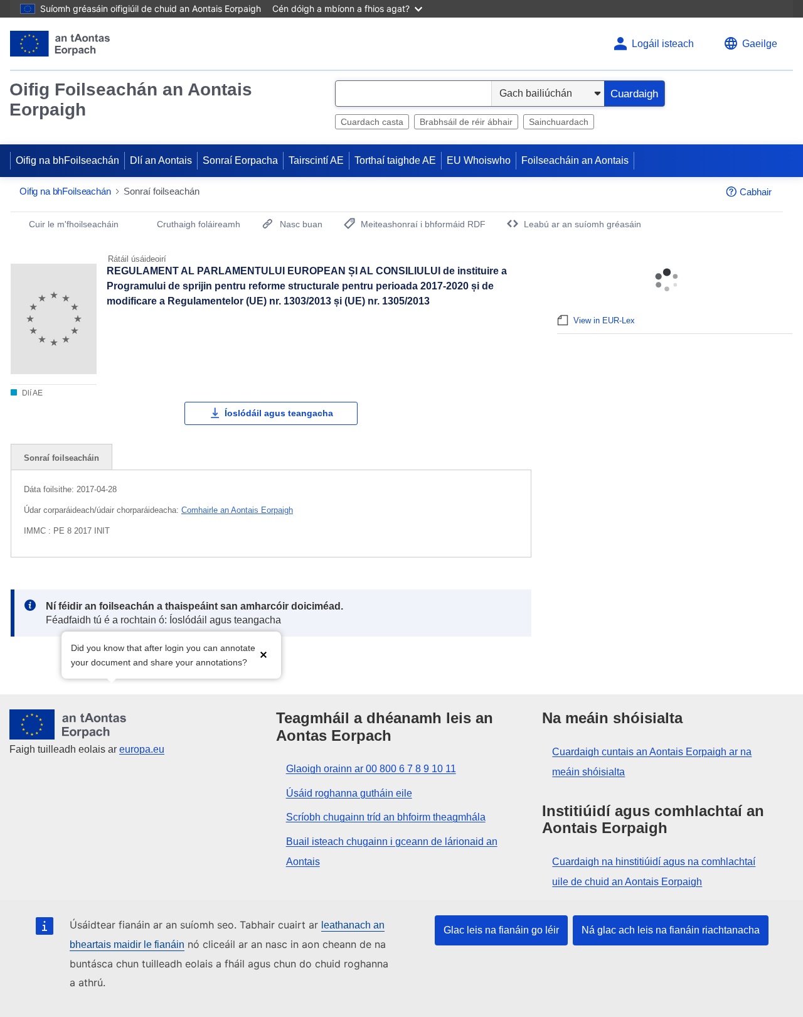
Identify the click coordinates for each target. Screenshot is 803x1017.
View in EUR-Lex (604, 320)
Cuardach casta (372, 122)
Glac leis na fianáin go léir (501, 930)
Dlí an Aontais (161, 160)
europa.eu (141, 749)
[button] (263, 654)
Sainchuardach (558, 122)
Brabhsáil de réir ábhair (466, 122)
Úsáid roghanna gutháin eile (349, 793)
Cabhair (756, 191)
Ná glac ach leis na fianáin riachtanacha (671, 930)
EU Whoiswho (479, 160)
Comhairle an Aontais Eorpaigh (237, 510)
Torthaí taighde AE (395, 160)
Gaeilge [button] (759, 43)
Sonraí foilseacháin (61, 458)
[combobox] (413, 93)
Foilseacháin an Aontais (575, 160)
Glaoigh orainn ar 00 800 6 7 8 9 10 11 (371, 768)
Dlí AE (31, 393)
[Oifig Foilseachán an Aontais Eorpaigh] (60, 44)
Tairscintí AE (316, 160)
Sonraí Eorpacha (240, 160)
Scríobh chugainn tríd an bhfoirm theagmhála (386, 817)
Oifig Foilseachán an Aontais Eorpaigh (130, 99)
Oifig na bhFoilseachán (67, 160)
